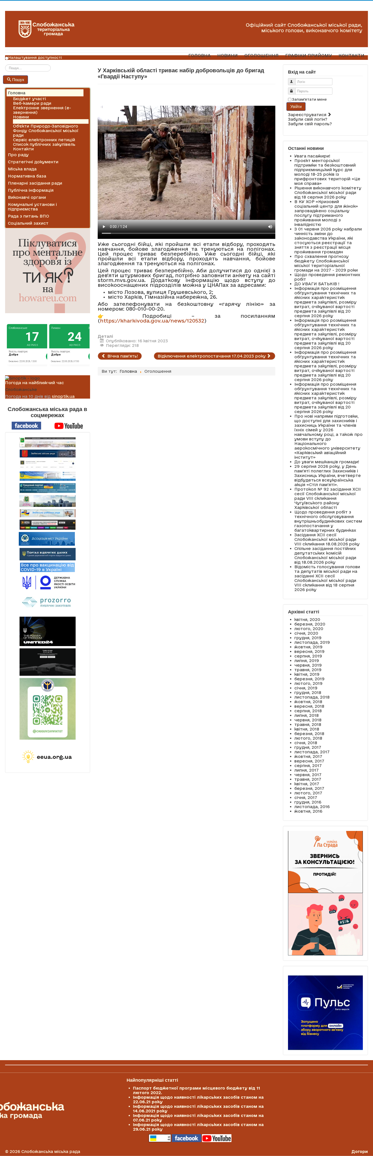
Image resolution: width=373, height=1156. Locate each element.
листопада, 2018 (312, 697)
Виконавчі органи (27, 197)
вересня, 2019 (309, 651)
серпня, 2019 (308, 656)
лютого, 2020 (308, 628)
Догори (359, 1151)
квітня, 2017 (306, 783)
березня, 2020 (309, 624)
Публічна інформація (31, 190)
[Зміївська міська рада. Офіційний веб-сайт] (47, 453)
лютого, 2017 (308, 793)
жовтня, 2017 (308, 756)
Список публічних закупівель (44, 144)
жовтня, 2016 (308, 811)
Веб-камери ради (32, 103)
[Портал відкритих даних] (48, 554)
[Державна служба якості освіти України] (47, 582)
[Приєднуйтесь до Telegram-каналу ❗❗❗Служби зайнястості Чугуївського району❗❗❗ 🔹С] (47, 709)
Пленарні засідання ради (35, 183)
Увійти (296, 106)
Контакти (23, 149)
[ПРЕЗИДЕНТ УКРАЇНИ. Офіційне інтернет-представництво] (47, 464)
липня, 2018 (306, 715)
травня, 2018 (307, 724)
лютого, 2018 (308, 738)
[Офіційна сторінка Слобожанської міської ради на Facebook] (26, 425)
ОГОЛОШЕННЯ (261, 55)
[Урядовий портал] (47, 488)
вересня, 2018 (309, 706)
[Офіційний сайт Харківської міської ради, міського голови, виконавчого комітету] (47, 442)
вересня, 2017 (309, 761)
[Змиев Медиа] (47, 525)
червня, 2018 (307, 720)
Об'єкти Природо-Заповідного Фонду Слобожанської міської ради (45, 130)
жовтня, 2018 (308, 701)
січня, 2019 (305, 688)
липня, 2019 (306, 660)
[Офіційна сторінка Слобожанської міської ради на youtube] (68, 425)
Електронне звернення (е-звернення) (42, 110)
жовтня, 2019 (308, 647)
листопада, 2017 (312, 752)
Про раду (18, 154)
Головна (16, 93)
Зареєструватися (308, 114)
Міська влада (22, 169)
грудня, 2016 (307, 802)
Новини (21, 117)
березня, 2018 (309, 733)
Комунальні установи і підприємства (32, 206)
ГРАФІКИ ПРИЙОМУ (308, 55)
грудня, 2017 (307, 747)
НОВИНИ (227, 55)
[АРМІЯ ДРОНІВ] (47, 662)
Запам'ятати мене (309, 99)
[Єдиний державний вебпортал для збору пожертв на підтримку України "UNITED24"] (47, 631)
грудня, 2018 (307, 692)
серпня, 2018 (308, 710)
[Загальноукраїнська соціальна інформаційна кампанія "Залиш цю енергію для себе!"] (47, 757)
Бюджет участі (29, 98)
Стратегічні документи (33, 161)
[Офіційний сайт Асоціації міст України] (47, 538)
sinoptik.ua (63, 396)
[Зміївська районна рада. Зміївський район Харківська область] (47, 513)
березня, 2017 (309, 788)
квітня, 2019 (306, 674)
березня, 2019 (309, 679)
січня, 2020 (306, 633)
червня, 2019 (308, 665)
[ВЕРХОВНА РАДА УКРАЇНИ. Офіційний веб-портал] (47, 476)
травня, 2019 (307, 669)
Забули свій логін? (307, 119)
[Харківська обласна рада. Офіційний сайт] (47, 501)
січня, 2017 (305, 797)
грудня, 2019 (307, 637)
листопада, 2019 (312, 642)
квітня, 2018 (306, 729)
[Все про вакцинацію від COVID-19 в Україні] (47, 567)
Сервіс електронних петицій (44, 139)
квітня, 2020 (307, 619)
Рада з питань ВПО (28, 216)
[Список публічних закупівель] (48, 602)
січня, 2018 (305, 742)
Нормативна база (27, 176)
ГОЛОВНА (199, 55)
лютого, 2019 (308, 683)
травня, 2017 (307, 779)
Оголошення (26, 121)
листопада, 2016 (312, 806)
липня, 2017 (306, 770)
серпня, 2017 (308, 765)
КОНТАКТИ (351, 55)
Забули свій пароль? (310, 123)
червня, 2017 (307, 774)
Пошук (18, 79)
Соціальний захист (28, 223)
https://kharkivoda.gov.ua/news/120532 (152, 321)
